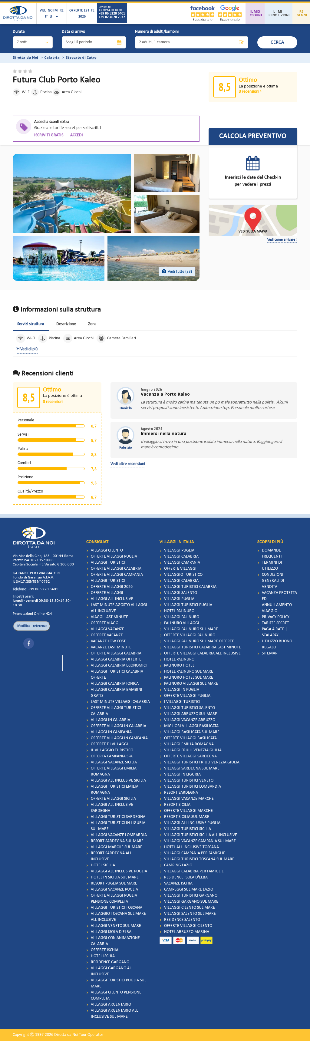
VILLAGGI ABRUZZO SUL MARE (190, 714)
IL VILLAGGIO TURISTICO (112, 750)
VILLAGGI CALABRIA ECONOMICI (119, 665)
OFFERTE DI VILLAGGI (109, 744)
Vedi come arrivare (281, 240)
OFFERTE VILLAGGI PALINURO (189, 635)
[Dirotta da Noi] (18, 13)
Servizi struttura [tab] (30, 324)
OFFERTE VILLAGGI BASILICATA (190, 738)
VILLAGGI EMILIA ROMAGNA (189, 744)
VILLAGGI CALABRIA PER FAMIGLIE (194, 871)
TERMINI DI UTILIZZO (272, 565)
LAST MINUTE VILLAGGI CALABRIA (120, 702)
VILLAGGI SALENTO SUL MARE (190, 913)
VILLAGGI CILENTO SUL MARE (189, 907)
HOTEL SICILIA (103, 865)
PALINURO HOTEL (179, 665)
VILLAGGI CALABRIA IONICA (115, 683)
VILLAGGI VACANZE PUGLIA (114, 889)
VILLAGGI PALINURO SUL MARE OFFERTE (199, 641)
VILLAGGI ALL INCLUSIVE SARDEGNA (112, 807)
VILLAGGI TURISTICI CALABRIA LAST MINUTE (202, 647)
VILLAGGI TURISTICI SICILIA (187, 829)
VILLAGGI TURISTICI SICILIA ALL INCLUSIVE (200, 835)
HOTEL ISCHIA (103, 956)
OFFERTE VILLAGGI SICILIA (113, 798)
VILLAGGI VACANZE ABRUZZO (189, 720)
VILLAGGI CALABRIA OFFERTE (116, 659)
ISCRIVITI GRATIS (48, 135)
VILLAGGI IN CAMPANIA (111, 732)
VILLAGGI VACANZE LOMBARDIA (119, 835)
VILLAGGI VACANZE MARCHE (189, 798)
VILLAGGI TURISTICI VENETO (188, 780)
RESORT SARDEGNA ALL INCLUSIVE (111, 856)
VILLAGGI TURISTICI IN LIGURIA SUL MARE (118, 826)
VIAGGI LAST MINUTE (109, 617)
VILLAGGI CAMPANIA (182, 562)
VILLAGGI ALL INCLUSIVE (112, 599)
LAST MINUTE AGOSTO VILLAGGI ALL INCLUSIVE (119, 608)
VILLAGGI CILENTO (107, 550)
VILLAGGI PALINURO (181, 617)
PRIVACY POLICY (275, 617)
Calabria (52, 57)
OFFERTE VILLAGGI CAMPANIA (117, 574)
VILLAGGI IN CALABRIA (110, 720)
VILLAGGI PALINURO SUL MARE (191, 629)
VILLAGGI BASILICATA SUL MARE (191, 732)
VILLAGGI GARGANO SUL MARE (191, 901)
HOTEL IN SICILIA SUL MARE (115, 877)
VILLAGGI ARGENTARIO (111, 1004)
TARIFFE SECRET (275, 623)
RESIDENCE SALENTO (182, 919)
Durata (19, 31)
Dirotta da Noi (25, 57)
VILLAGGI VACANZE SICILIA (114, 762)
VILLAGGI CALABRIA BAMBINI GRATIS (116, 692)
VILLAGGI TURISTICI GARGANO (190, 895)
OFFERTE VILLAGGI (107, 593)
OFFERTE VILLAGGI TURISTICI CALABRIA (116, 711)
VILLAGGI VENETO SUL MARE (116, 926)
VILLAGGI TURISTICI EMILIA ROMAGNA (114, 789)
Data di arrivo (73, 31)
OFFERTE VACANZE (107, 635)
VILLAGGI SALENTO (180, 593)
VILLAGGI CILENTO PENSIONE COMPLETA (116, 995)
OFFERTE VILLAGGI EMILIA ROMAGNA (114, 771)
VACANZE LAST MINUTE (111, 647)
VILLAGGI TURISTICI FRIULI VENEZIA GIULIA (201, 762)
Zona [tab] (92, 324)
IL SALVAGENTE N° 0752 (31, 582)
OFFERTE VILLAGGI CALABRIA (116, 568)
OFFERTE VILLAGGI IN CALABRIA (118, 726)
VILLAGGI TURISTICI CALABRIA (190, 587)
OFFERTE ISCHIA (104, 950)
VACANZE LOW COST (108, 641)
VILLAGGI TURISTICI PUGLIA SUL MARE (118, 983)
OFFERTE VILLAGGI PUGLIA (114, 556)
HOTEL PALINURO (179, 611)
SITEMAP (269, 653)
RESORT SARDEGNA (181, 792)
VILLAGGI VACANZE (107, 629)
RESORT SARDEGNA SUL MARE (117, 841)
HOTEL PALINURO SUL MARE (188, 671)
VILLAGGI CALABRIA (181, 556)
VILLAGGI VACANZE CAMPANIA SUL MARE (200, 841)
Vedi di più (28, 349)
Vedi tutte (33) (180, 271)
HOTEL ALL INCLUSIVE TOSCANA (191, 847)
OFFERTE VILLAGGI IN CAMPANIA (119, 738)
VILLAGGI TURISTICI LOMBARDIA (192, 786)
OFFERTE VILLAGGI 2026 (112, 587)
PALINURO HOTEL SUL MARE (188, 677)
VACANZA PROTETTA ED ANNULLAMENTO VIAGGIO (279, 602)
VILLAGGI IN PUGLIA (181, 689)
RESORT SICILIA (177, 804)
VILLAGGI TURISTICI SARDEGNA (118, 817)
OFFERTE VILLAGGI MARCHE (188, 811)
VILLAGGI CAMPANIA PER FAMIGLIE (194, 853)
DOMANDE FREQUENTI (272, 553)
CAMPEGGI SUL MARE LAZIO (188, 889)
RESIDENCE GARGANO (110, 962)
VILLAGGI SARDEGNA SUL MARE (191, 768)
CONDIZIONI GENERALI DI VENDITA (273, 580)
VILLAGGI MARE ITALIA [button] (52, 13)
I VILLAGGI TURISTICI (182, 702)
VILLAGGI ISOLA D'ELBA (111, 932)
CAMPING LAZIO (178, 865)
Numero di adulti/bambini (157, 31)
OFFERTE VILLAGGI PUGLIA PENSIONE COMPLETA (114, 898)
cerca (277, 42)
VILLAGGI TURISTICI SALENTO (189, 708)
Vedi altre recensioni (127, 464)
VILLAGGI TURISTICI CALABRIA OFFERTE (117, 674)
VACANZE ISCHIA (178, 883)
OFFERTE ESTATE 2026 (81, 13)
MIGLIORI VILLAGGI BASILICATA (191, 726)
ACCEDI (76, 135)
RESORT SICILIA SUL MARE (186, 817)
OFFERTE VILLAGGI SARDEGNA (190, 756)
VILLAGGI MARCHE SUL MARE (116, 847)
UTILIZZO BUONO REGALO (277, 644)
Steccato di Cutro (81, 57)
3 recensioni (249, 91)
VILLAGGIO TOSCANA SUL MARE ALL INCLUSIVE (118, 916)
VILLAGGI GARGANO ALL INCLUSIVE (112, 971)
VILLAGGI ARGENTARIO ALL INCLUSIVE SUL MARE (114, 1013)
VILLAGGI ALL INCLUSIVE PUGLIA (119, 871)
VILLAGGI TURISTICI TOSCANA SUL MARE (199, 859)
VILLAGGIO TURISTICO (183, 574)
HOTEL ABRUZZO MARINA (186, 932)
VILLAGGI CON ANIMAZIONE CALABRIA (115, 941)
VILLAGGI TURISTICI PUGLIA (188, 605)
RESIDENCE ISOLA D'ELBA (186, 877)
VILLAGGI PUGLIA (179, 550)
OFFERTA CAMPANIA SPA (112, 756)
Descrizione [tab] (66, 324)
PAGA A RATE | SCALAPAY (274, 632)
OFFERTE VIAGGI (105, 623)
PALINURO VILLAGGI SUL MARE (191, 683)
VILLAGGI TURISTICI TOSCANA (116, 907)
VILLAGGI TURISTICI (108, 562)
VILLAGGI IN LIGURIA (182, 774)
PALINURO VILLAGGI (181, 623)
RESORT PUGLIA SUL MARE (114, 883)
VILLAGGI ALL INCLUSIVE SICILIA (118, 780)
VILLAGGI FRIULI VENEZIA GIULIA (193, 750)
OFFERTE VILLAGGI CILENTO (188, 926)
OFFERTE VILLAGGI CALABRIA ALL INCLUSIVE (202, 653)
